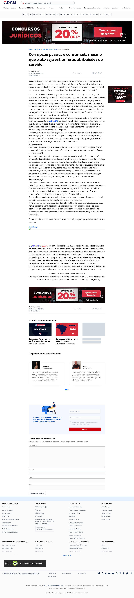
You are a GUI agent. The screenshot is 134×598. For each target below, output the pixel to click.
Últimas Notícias (9, 8)
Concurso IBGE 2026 (26, 8)
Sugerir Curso (106, 519)
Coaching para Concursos (77, 510)
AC (24, 14)
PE (74, 14)
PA (68, 14)
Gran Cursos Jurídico (50, 49)
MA (54, 14)
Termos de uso (67, 573)
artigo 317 (53, 121)
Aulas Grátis (106, 516)
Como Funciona (7, 510)
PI (77, 14)
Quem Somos (6, 507)
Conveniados (6, 522)
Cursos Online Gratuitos (77, 538)
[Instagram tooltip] (116, 573)
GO (50, 14)
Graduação (72, 516)
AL (27, 14)
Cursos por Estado (75, 529)
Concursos (41, 8)
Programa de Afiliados (9, 526)
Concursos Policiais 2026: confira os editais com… (40, 340)
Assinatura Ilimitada (75, 507)
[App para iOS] (106, 573)
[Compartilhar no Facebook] (93, 73)
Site (30, 485)
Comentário (33, 445)
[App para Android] (109, 573)
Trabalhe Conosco (8, 529)
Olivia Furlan (33, 343)
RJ (83, 14)
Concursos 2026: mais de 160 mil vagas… (67, 340)
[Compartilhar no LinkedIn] (98, 73)
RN (87, 14)
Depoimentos (106, 507)
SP (107, 14)
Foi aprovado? (45, 528)
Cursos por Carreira (75, 526)
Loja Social (5, 516)
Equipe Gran (35, 71)
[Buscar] (23, 3)
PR (80, 14)
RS (97, 14)
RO (90, 14)
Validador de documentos (10, 519)
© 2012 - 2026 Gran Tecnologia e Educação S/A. (21, 573)
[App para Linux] (102, 573)
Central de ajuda (42, 507)
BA (37, 14)
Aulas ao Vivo (106, 513)
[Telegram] (131, 573)
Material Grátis (107, 510)
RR (94, 14)
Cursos (51, 8)
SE (103, 14)
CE (40, 14)
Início (30, 49)
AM (30, 14)
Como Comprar (7, 513)
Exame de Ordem (74, 513)
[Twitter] (127, 573)
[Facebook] (124, 573)
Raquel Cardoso (60, 343)
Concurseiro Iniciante (92, 8)
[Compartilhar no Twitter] (95, 73)
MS (61, 14)
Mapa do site (81, 573)
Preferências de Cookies (10, 532)
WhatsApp (40, 513)
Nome (31, 470)
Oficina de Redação (75, 535)
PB (71, 14)
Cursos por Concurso (76, 522)
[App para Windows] (99, 573)
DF (43, 14)
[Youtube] (113, 573)
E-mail (31, 477)
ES (47, 14)
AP (34, 14)
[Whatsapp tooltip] (120, 573)
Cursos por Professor (76, 532)
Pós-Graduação (74, 519)
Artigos (61, 8)
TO (110, 14)
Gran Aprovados (75, 8)
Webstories (126, 8)
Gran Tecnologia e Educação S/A (53, 585)
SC (100, 14)
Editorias (37, 49)
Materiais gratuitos (110, 8)
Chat (38, 510)
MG (57, 14)
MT (65, 14)
